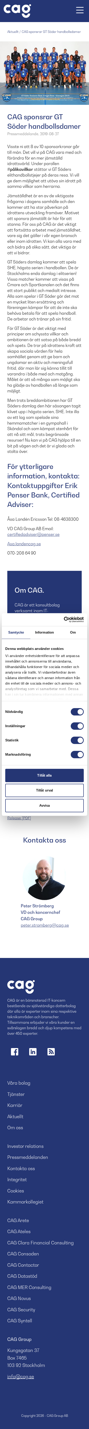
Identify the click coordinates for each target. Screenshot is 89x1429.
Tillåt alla (44, 775)
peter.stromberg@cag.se (45, 925)
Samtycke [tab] (16, 632)
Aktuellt (12, 32)
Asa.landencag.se (24, 543)
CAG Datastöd (22, 1276)
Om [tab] (73, 632)
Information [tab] (44, 632)
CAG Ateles (19, 1231)
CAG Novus (19, 1298)
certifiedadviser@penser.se (33, 534)
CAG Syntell (19, 1320)
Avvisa (44, 805)
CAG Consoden (23, 1254)
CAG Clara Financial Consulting (40, 1243)
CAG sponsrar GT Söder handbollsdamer (51, 32)
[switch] (77, 726)
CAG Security (21, 1309)
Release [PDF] (19, 818)
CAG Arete (18, 1220)
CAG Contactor (23, 1265)
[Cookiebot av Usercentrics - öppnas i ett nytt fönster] (64, 620)
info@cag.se (20, 1376)
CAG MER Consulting (29, 1287)
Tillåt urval (44, 790)
